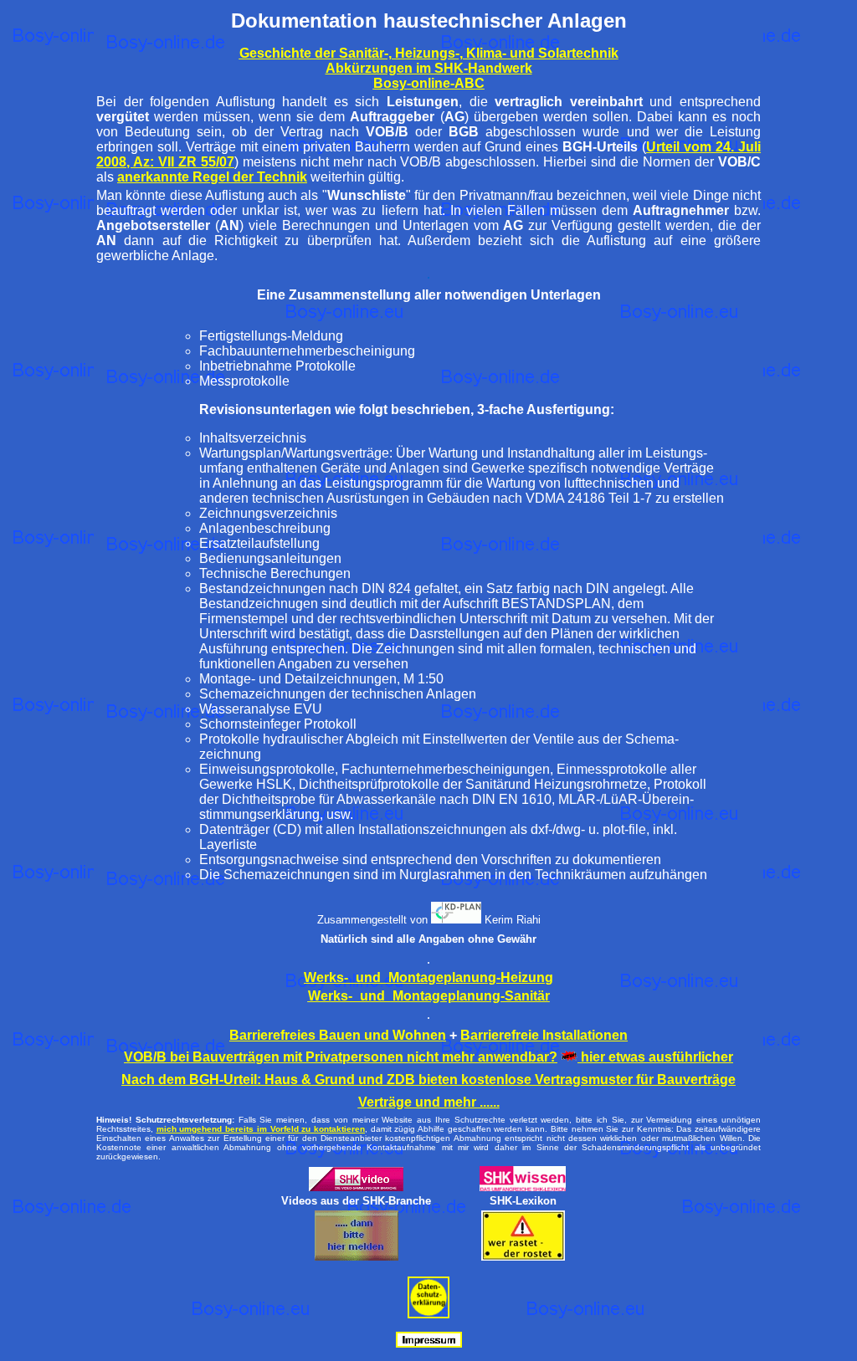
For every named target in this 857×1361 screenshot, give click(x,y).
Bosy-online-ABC (429, 83)
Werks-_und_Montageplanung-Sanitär (429, 996)
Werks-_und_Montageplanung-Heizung (428, 977)
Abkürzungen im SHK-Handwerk (429, 68)
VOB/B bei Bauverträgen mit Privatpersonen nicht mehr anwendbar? (340, 1057)
